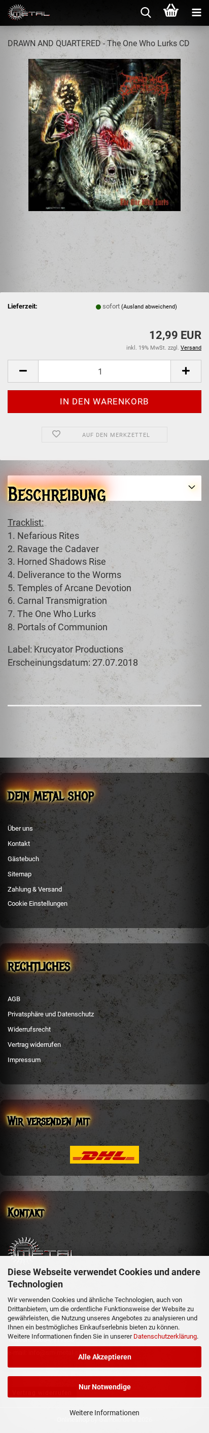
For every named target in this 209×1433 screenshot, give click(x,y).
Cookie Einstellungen (37, 903)
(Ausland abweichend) (149, 306)
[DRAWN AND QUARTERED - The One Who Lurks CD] (104, 134)
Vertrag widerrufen (34, 1044)
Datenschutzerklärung (165, 1336)
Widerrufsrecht (29, 1029)
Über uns (20, 828)
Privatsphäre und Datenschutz (51, 1014)
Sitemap (19, 874)
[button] (23, 371)
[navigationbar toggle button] (196, 12)
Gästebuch (23, 859)
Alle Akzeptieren (104, 1357)
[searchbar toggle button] (145, 12)
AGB (14, 999)
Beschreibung (57, 491)
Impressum (24, 1060)
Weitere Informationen (104, 1413)
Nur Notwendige (105, 1387)
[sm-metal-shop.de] (25, 12)
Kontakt (19, 843)
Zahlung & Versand (35, 889)
